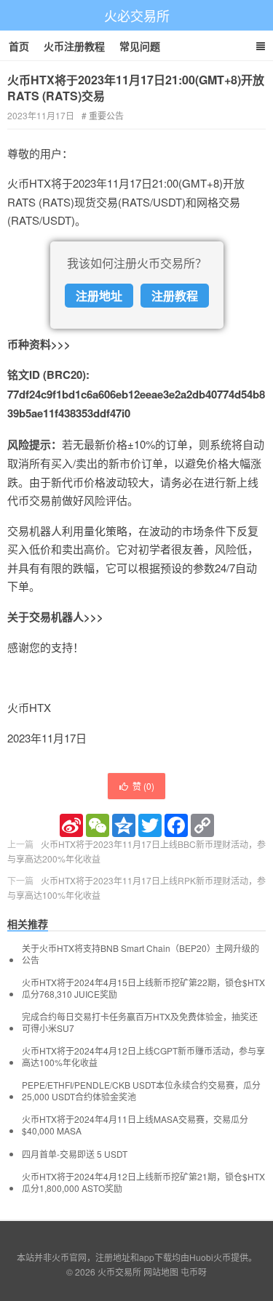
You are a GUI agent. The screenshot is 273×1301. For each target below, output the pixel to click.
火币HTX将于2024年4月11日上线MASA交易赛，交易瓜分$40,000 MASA (135, 1125)
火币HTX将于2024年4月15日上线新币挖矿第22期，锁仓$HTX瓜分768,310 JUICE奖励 (143, 988)
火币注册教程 (74, 46)
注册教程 (174, 295)
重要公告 (106, 115)
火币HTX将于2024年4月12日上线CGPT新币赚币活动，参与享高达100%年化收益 (143, 1056)
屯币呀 (194, 1271)
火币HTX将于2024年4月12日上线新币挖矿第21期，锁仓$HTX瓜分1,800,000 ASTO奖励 (143, 1182)
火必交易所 (137, 15)
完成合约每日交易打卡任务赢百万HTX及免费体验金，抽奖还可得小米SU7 (140, 1022)
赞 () (143, 786)
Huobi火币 (210, 1257)
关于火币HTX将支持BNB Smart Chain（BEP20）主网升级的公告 (140, 954)
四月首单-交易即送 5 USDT (74, 1154)
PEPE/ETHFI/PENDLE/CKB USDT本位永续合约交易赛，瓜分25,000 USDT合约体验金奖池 (141, 1090)
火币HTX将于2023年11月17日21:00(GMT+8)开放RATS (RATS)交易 (135, 87)
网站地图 (160, 1271)
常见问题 (139, 46)
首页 (19, 46)
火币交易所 (119, 1271)
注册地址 (99, 295)
